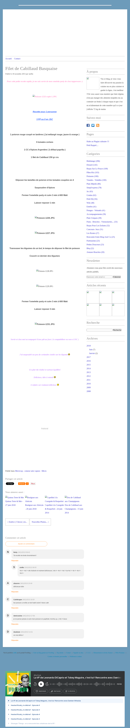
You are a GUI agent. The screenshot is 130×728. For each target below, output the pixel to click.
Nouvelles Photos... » (40, 522)
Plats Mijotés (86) (94, 184)
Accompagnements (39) (96, 214)
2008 (89, 391)
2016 (89, 361)
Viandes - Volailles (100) (96, 180)
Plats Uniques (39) (94, 218)
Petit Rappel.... (92, 145)
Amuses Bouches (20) (95, 252)
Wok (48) (90, 203)
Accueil (8, 59)
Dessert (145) (92, 165)
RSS (97, 125)
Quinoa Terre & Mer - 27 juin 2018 (14, 503)
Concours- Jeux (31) (95, 229)
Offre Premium (119, 653)
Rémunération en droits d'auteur (103, 653)
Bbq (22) (90, 248)
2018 (89, 346)
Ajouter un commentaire (26, 544)
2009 (89, 387)
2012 (89, 376)
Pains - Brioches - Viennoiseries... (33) (102, 222)
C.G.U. (88, 653)
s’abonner (42, 691)
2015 (89, 365)
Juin (90, 349)
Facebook (88, 125)
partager (57, 691)
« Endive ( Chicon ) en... (17, 522)
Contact (17, 59)
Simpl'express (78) (94, 188)
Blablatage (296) (93, 161)
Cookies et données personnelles (57, 656)
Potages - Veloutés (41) (96, 210)
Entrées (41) (91, 207)
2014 (89, 368)
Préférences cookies (76, 656)
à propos (71, 691)
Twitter (92, 125)
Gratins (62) (91, 195)
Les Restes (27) (93, 233)
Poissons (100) (92, 176)
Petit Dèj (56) (92, 199)
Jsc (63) (90, 191)
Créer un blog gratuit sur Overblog (43, 653)
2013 (89, 372)
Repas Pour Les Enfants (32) (98, 225)
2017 (89, 357)
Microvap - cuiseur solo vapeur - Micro (30, 471)
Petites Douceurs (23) (95, 244)
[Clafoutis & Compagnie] (93, 83)
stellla (15, 653)
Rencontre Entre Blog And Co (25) (101, 237)
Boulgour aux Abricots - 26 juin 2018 (34, 507)
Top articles (60, 653)
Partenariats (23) (93, 241)
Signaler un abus (78, 653)
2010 (89, 384)
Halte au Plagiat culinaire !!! (98, 141)
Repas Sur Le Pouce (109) (97, 169)
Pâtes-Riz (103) (93, 172)
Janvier (92, 353)
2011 (89, 380)
